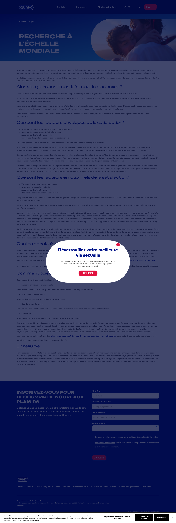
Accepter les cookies (144, 517)
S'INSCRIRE (88, 273)
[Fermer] (172, 517)
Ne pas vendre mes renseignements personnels (117, 517)
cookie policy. (35, 520)
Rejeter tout (161, 517)
